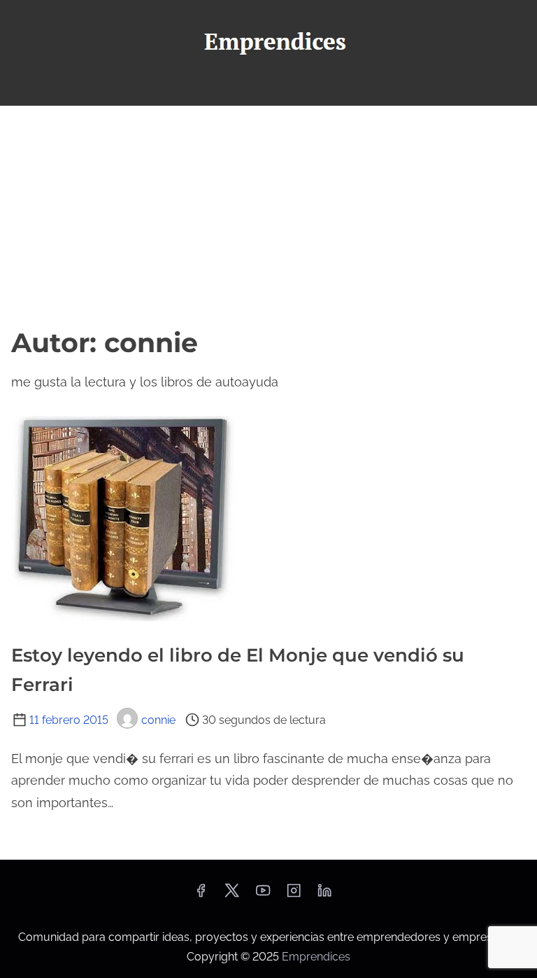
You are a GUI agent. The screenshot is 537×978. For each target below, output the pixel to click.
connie (158, 720)
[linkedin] (324, 895)
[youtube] (263, 895)
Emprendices (316, 956)
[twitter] (231, 895)
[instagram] (294, 895)
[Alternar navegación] (268, 88)
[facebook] (201, 895)
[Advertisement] (268, 211)
